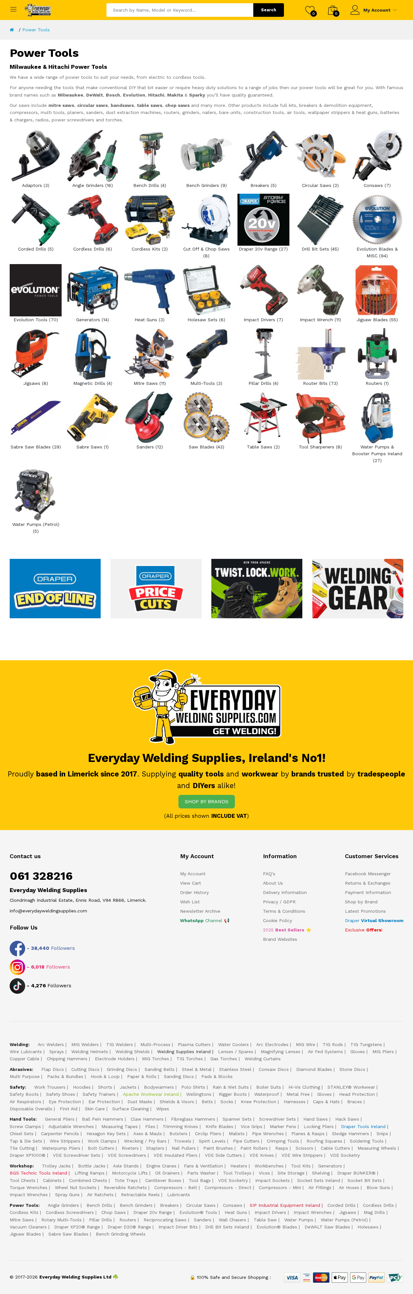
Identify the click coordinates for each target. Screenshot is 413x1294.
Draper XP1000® (27, 1155)
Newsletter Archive (200, 911)
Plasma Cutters (194, 1044)
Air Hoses (349, 1187)
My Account (376, 10)
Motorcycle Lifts (130, 1173)
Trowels (182, 1141)
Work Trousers (49, 1087)
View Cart (190, 883)
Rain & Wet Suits (231, 1087)
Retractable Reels (140, 1194)
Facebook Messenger (368, 873)
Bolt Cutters (101, 1148)
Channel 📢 (204, 920)
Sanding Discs (179, 1076)
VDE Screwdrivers (127, 1155)
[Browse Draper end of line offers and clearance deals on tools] (55, 588)
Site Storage (291, 1173)
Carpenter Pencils (60, 1133)
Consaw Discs (274, 1069)
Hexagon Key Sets (106, 1133)
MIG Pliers (383, 1051)
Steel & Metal (197, 1069)
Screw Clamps (25, 1126)
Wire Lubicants (26, 1051)
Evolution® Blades (277, 1226)
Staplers (155, 1148)
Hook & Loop (105, 1076)
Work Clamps (102, 1141)
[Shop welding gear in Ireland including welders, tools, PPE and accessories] (357, 588)
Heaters (238, 1165)
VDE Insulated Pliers (175, 1155)
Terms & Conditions (284, 911)
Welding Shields (133, 1051)
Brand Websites (280, 939)
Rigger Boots (233, 1094)
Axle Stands (126, 1165)
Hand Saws (315, 1119)
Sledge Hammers (350, 1133)
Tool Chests (22, 1180)
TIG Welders (119, 1044)
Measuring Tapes (119, 1126)
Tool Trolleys (237, 1173)
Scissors (304, 1148)
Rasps (281, 1148)
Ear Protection (104, 1101)
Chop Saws (113, 1212)
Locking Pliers (319, 1126)
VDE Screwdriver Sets (76, 1155)
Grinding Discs (122, 1069)
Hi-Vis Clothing (304, 1087)
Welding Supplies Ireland (184, 1051)
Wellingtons (198, 1094)
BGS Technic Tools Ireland (38, 1173)
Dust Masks (139, 1101)
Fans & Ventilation (203, 1165)
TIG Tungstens (366, 1044)
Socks (226, 1101)
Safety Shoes (60, 1094)
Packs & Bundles (65, 1076)
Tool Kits (301, 1165)
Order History (194, 892)
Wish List (190, 901)
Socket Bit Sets (365, 1180)
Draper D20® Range (129, 1226)
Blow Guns (378, 1187)
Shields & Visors (177, 1101)
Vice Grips (251, 1126)
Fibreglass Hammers (193, 1119)
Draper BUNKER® (356, 1173)
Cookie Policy (277, 920)
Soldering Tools (367, 1141)
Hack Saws (347, 1119)
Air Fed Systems (325, 1051)
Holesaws (368, 1226)
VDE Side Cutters (223, 1155)
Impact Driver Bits (178, 1226)
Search (268, 9)
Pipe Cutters (246, 1141)
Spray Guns (67, 1194)
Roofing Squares (324, 1141)
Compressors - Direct (228, 1187)
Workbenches (269, 1165)
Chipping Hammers (67, 1058)
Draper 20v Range (152, 1212)
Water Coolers (233, 1044)
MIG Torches (155, 1058)
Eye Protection (65, 1101)
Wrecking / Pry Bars (145, 1141)
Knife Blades (219, 1126)
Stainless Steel (235, 1069)
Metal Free (298, 1094)
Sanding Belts (160, 1069)
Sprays (56, 1051)
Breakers (169, 1205)
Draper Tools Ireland (363, 1126)
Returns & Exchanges (367, 883)
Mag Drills (374, 1212)
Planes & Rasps (308, 1133)
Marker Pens (283, 1126)
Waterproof (266, 1094)
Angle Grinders (63, 1205)
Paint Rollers (254, 1148)
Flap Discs (52, 1069)
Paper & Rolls (141, 1076)
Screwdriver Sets (277, 1119)
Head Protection (357, 1094)
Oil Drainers (167, 1173)
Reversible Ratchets (125, 1187)
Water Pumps (298, 1219)
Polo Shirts (193, 1087)
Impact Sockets (272, 1180)
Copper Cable (24, 1058)
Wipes (162, 1108)
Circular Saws (201, 1205)
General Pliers (60, 1119)
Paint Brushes (218, 1148)
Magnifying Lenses (280, 1051)
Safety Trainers (99, 1094)
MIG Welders (85, 1044)
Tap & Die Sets (26, 1141)
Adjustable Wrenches (71, 1126)
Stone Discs (352, 1069)
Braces (354, 1101)
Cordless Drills (378, 1205)
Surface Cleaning (130, 1108)
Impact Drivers (270, 1212)
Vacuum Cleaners (28, 1226)
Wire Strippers (65, 1141)
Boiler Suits (268, 1087)
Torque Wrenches (28, 1187)
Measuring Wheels (377, 1148)
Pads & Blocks (217, 1076)
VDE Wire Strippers (302, 1155)
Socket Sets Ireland (318, 1180)
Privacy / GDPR (279, 901)
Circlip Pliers (208, 1133)
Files (150, 1126)
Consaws (232, 1205)
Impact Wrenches (29, 1194)
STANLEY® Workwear (351, 1087)
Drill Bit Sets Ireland (227, 1226)
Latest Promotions (365, 911)
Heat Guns (236, 1212)
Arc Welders (51, 1044)
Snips (382, 1133)
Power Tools (36, 29)
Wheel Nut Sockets (75, 1187)
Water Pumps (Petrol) (344, 1219)
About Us (273, 883)
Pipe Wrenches (268, 1133)
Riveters (130, 1148)
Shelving (321, 1173)
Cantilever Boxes (163, 1180)
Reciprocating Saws (165, 1219)
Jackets (128, 1087)
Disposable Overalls (31, 1108)
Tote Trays (126, 1180)
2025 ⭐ (287, 929)
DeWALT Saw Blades (327, 1226)
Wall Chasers (232, 1219)
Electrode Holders (115, 1058)
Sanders (202, 1219)
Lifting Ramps (90, 1173)
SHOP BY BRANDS (206, 801)
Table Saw (265, 1219)
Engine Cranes (161, 1165)
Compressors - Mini (280, 1187)
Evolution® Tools (198, 1212)
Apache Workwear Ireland (151, 1094)
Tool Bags (200, 1180)
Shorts (105, 1087)
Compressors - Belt (175, 1187)
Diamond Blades (314, 1069)
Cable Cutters (335, 1148)
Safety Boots (24, 1094)
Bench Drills (99, 1205)
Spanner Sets (237, 1119)
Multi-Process (155, 1044)
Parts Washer (201, 1173)
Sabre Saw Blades (68, 1234)
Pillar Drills (100, 1219)
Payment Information (368, 892)
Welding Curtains (263, 1058)
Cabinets (52, 1180)
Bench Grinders (136, 1205)
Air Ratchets (100, 1194)
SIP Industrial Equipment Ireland (285, 1205)
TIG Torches (189, 1058)
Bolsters (178, 1133)
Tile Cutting (22, 1148)
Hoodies (82, 1087)
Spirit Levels (212, 1141)
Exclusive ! (364, 929)
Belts (207, 1101)
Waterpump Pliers (61, 1148)
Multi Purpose (25, 1076)
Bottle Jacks (92, 1165)
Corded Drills (341, 1205)
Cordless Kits (24, 1212)
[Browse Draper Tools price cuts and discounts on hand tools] (156, 588)
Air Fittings (319, 1187)
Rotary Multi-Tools (61, 1219)
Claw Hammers (147, 1119)
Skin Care (95, 1108)
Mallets (237, 1133)
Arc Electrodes (272, 1044)
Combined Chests (88, 1180)
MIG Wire (305, 1044)
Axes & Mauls (147, 1133)
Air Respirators (25, 1101)
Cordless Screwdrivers (70, 1212)
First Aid (68, 1108)
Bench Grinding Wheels (121, 1234)
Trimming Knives (180, 1126)
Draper (374, 920)
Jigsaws (347, 1212)
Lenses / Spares (235, 1051)
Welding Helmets (89, 1051)
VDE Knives (261, 1155)
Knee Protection (258, 1101)
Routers (127, 1219)
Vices (264, 1173)
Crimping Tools (283, 1141)
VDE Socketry (345, 1155)
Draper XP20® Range (77, 1226)
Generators (330, 1165)
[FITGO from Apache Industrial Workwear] (256, 588)
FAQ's (269, 873)
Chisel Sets (22, 1133)
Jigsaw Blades (25, 1234)
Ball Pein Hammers (102, 1119)
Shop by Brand (361, 901)
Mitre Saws (22, 1219)
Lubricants (178, 1194)
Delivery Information (285, 892)
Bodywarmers (159, 1087)
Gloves (357, 1051)
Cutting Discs (85, 1069)
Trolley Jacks (56, 1165)
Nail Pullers (184, 1148)
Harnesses (295, 1101)
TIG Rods (333, 1044)
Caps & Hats (326, 1101)
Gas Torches (223, 1058)
